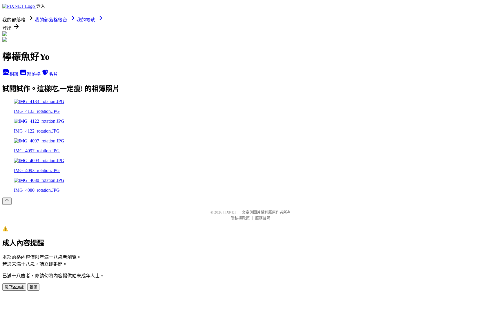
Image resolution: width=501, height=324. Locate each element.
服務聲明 (262, 218)
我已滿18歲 (14, 287)
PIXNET (229, 212)
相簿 (14, 74)
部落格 (34, 74)
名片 (53, 74)
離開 (33, 287)
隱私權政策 (240, 218)
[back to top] (7, 201)
